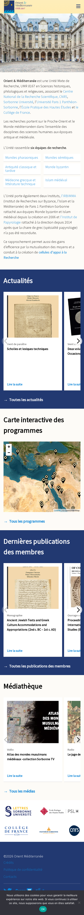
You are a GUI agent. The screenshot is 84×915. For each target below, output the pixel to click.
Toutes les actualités (26, 399)
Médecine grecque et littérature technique (20, 182)
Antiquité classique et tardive (20, 169)
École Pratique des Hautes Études (46, 107)
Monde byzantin (57, 167)
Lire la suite (14, 384)
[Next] (78, 341)
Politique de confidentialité (23, 869)
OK (43, 909)
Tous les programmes (27, 521)
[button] (55, 452)
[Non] (79, 903)
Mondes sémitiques (59, 157)
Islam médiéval (56, 180)
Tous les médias (22, 791)
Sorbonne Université (18, 102)
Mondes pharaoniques (21, 157)
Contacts (10, 876)
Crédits (9, 862)
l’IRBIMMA (68, 196)
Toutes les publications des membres (39, 665)
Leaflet (57, 510)
